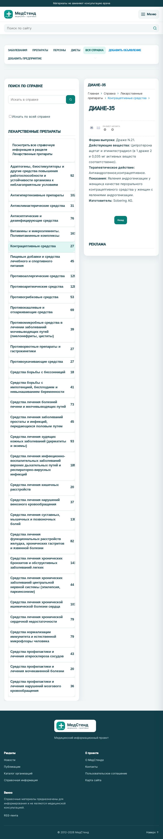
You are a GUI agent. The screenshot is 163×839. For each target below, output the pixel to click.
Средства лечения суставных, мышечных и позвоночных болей (35, 519)
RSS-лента (11, 815)
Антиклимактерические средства (37, 206)
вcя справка (94, 50)
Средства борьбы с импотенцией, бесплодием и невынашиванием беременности (37, 387)
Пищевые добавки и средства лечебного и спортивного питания (35, 261)
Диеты (75, 50)
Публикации (12, 766)
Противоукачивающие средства (36, 362)
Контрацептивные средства (33, 246)
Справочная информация (21, 780)
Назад (120, 220)
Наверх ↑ (152, 832)
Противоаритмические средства (36, 286)
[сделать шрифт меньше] (106, 130)
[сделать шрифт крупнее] (113, 130)
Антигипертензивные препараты (37, 195)
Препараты (40, 50)
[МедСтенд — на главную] (23, 14)
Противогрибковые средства (34, 297)
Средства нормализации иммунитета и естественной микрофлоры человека (33, 636)
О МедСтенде (94, 760)
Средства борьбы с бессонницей (37, 372)
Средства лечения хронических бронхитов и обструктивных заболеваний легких (36, 562)
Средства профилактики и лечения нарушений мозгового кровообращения (35, 686)
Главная (93, 93)
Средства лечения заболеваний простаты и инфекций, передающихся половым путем (36, 421)
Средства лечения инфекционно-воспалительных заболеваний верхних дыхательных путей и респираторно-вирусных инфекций (37, 465)
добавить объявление (125, 50)
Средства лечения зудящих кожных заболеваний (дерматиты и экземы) (38, 441)
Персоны (59, 50)
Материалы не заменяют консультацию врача (81, 3)
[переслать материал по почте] (99, 127)
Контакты (91, 766)
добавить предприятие (25, 58)
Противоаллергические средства (37, 276)
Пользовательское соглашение (106, 773)
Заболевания (17, 50)
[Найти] (154, 28)
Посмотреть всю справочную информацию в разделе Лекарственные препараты (33, 149)
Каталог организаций (18, 773)
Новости (9, 760)
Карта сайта (93, 780)
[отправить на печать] (92, 127)
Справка (109, 93)
